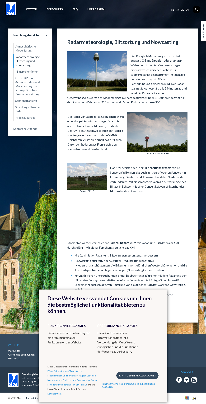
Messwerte (14, 358)
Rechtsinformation (35, 398)
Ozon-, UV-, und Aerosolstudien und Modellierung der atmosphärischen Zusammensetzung (27, 86)
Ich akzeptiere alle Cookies (137, 375)
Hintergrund (203, 31)
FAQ (75, 9)
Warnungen (14, 350)
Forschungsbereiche (26, 35)
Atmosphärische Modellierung (25, 48)
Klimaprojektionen (26, 71)
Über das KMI (96, 9)
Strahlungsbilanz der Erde (28, 109)
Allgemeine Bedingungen (21, 354)
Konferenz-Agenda (25, 128)
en (187, 9)
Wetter (31, 9)
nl (172, 9)
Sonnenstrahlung (26, 100)
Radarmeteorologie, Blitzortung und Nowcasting (28, 61)
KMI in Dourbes (25, 117)
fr (177, 9)
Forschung (55, 9)
